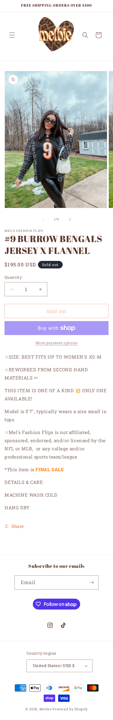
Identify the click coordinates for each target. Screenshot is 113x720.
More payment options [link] (57, 342)
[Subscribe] (91, 582)
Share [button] (17, 526)
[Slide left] (43, 219)
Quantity (13, 277)
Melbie (45, 709)
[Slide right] (70, 219)
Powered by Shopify (70, 709)
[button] (12, 35)
